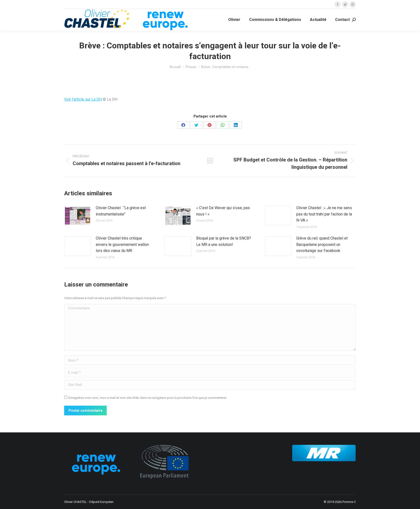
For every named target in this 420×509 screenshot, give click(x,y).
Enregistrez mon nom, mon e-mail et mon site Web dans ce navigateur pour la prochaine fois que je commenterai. (148, 398)
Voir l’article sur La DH (83, 99)
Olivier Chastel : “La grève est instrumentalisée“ (121, 210)
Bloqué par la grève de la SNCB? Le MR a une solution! (223, 241)
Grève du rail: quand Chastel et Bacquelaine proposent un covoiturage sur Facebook (322, 244)
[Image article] (77, 215)
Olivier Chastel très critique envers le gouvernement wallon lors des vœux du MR (122, 244)
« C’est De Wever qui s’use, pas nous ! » (223, 210)
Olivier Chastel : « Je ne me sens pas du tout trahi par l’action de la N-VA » (324, 214)
